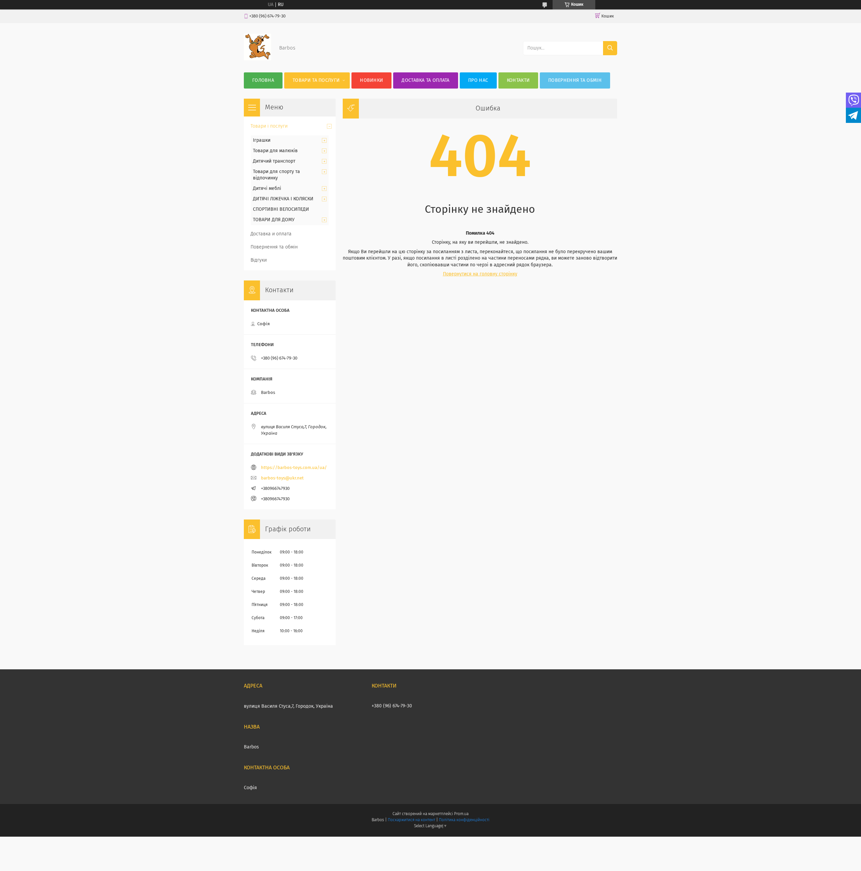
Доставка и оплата (271, 234)
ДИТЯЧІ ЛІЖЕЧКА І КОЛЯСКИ (283, 199)
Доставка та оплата (425, 80)
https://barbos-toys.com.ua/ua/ (294, 468)
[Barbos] (257, 59)
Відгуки (259, 260)
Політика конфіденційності (464, 820)
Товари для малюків (275, 150)
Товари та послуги (316, 80)
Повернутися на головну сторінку (480, 274)
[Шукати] (610, 48)
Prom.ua (461, 814)
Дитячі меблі (267, 188)
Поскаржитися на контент (411, 820)
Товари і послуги (269, 126)
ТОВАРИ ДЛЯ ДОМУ (274, 219)
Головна (263, 80)
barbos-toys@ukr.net (282, 478)
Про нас (478, 80)
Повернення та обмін (575, 80)
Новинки (371, 80)
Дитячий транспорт (274, 161)
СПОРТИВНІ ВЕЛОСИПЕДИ (281, 209)
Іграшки (261, 140)
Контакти (518, 80)
